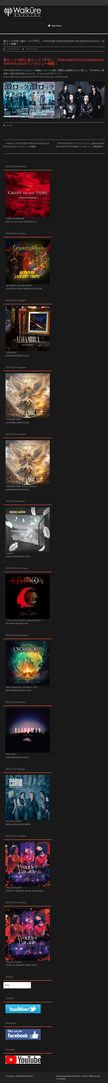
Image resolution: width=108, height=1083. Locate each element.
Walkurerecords (32, 49)
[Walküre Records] (22, 11)
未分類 (9, 125)
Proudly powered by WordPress (68, 1076)
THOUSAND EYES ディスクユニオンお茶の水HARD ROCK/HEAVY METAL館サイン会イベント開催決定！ (80, 146)
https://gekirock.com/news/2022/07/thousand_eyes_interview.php (35, 76)
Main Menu (56, 25)
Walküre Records (26, 1076)
